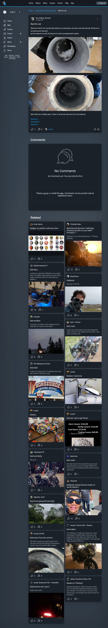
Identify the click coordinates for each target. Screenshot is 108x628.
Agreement (12, 57)
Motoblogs (11, 46)
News (9, 50)
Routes (52, 3)
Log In (45, 193)
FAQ (6, 55)
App (72, 3)
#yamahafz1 (35, 122)
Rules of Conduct (14, 57)
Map (66, 3)
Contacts (11, 55)
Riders (38, 3)
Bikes (45, 3)
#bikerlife (34, 119)
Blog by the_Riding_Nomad (45, 11)
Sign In (102, 3)
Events (60, 3)
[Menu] (97, 19)
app (61, 193)
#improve (34, 124)
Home (31, 3)
